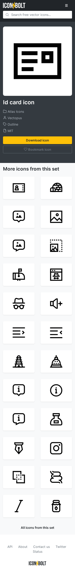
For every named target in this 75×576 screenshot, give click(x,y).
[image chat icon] (19, 217)
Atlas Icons (15, 111)
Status (37, 551)
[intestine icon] (56, 477)
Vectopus (14, 118)
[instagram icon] (56, 448)
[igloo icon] (56, 188)
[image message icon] (19, 245)
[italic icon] (19, 506)
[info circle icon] (56, 390)
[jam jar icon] (56, 506)
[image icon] (56, 245)
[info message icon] (19, 419)
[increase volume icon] (56, 303)
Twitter (61, 547)
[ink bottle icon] (56, 419)
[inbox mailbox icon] (19, 274)
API (9, 547)
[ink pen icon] (19, 448)
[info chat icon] (19, 390)
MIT (10, 131)
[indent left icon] (19, 332)
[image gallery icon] (56, 217)
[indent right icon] (56, 332)
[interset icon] (19, 477)
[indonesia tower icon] (56, 361)
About (22, 547)
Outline (12, 124)
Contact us (41, 547)
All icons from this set (37, 528)
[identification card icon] (19, 188)
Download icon (37, 140)
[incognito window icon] (56, 274)
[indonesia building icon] (19, 361)
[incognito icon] (19, 303)
